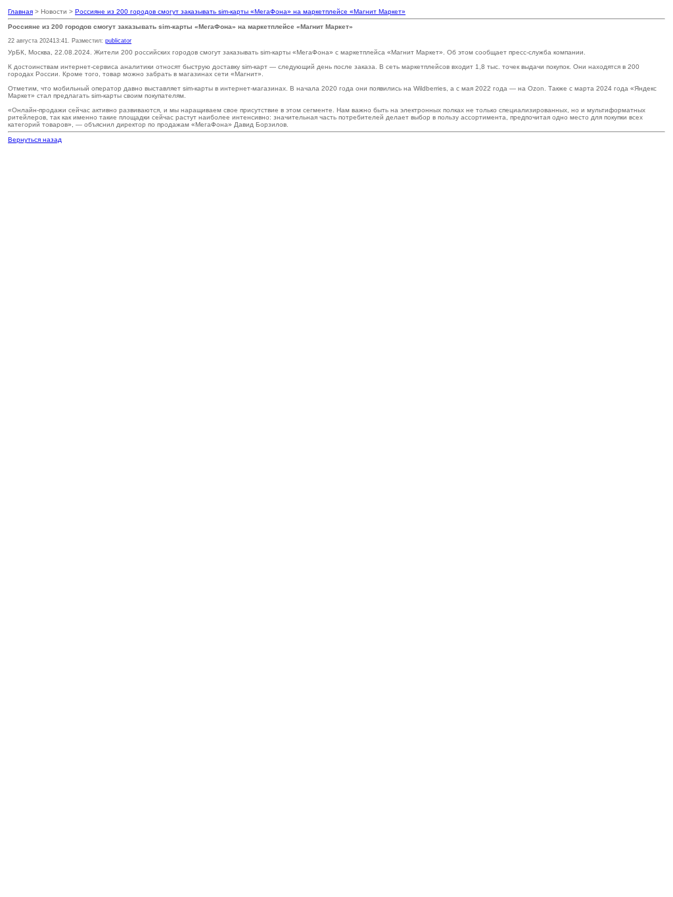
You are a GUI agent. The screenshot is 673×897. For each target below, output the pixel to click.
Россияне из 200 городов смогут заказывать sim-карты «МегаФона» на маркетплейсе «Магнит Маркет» (240, 11)
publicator (118, 40)
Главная (20, 11)
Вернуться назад (35, 139)
